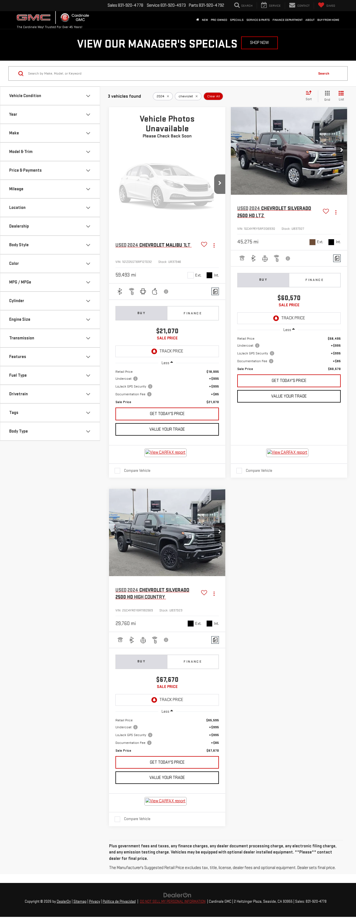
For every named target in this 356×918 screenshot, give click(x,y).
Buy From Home (328, 20)
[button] (219, 184)
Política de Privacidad (119, 901)
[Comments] (215, 291)
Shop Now (259, 42)
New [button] (205, 20)
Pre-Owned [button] (219, 20)
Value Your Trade (167, 429)
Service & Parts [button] (258, 20)
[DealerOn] (177, 895)
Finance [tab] (193, 313)
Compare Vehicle (137, 470)
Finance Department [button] (288, 20)
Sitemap (79, 901)
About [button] (310, 20)
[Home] (198, 20)
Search (323, 73)
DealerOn (64, 901)
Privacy (94, 901)
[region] (167, 387)
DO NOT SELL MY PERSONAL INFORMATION (173, 901)
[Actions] (214, 245)
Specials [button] (237, 20)
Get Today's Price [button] (167, 413)
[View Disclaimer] (166, 291)
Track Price (171, 351)
